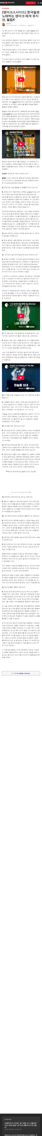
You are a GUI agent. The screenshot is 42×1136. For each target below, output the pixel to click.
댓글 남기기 (31, 25)
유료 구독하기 (31, 3)
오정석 (29, 192)
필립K (14, 102)
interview (5, 8)
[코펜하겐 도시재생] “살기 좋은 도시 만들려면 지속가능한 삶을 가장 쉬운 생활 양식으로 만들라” (21, 1125)
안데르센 (8, 23)
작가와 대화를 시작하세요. (22, 673)
